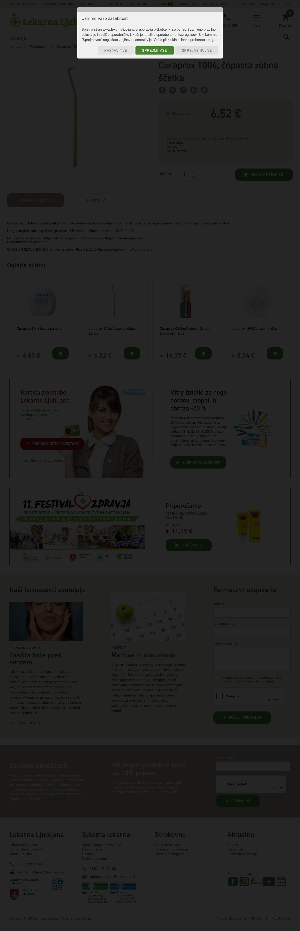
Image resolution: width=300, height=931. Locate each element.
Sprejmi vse (154, 50)
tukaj (209, 39)
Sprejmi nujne (197, 50)
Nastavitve (115, 50)
